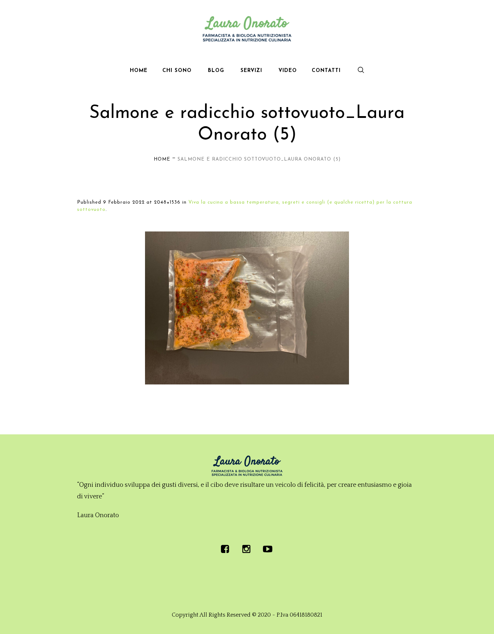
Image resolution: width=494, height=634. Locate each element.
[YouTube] (267, 549)
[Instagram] (246, 549)
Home (162, 159)
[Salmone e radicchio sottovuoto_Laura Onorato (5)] (247, 307)
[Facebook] (225, 549)
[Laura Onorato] (247, 465)
